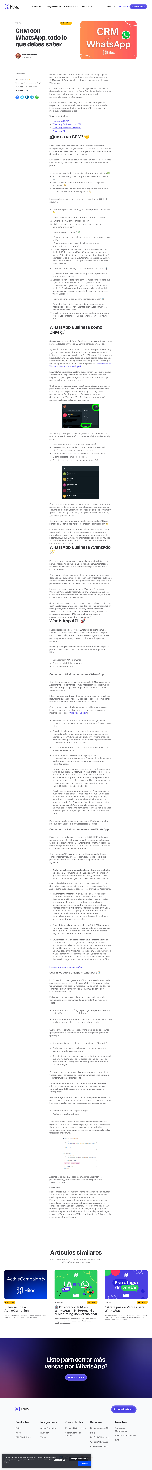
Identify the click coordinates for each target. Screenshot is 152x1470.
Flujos (18, 1428)
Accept (85, 1463)
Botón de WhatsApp (99, 1437)
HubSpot (44, 1432)
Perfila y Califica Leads (75, 1428)
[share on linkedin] (27, 97)
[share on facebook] (17, 97)
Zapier (43, 1437)
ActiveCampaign (48, 1428)
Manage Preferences (78, 1459)
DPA (117, 1440)
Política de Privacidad (125, 1435)
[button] (37, 6)
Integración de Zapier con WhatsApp (66, 967)
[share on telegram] (32, 97)
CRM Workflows (23, 1437)
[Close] (87, 1458)
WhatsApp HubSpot (78, 712)
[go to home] (12, 6)
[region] (46, 1461)
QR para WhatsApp (99, 1442)
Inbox (18, 1432)
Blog (92, 1432)
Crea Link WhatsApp (99, 1446)
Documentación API (99, 1428)
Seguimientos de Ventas (73, 1434)
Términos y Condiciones (121, 1429)
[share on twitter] (22, 97)
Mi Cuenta (123, 6)
